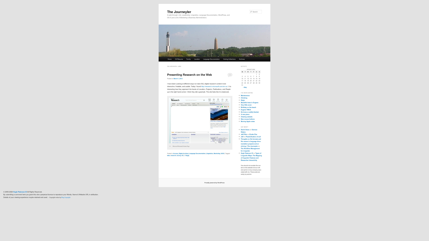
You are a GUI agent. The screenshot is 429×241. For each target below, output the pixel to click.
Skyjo (243, 100)
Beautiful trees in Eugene (249, 102)
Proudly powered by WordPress (214, 183)
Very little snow (246, 105)
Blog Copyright (65, 197)
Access (175, 153)
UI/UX (222, 153)
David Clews (245, 130)
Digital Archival (183, 153)
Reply (186, 155)
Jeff (242, 137)
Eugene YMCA (246, 110)
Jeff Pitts (244, 134)
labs (168, 155)
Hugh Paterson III (247, 153)
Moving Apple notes (248, 121)
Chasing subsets (246, 117)
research (173, 155)
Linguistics (209, 153)
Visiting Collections (229, 59)
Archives (242, 59)
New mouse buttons (248, 119)
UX (182, 155)
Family (188, 59)
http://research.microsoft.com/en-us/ (214, 86)
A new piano (245, 114)
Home (169, 59)
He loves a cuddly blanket (250, 112)
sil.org (179, 155)
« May (245, 87)
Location (197, 59)
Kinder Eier (253, 134)
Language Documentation (211, 59)
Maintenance (245, 95)
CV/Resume (179, 59)
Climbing (244, 98)
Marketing (217, 153)
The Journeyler (179, 11)
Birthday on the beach (248, 107)
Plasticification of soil (253, 137)
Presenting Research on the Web (189, 75)
